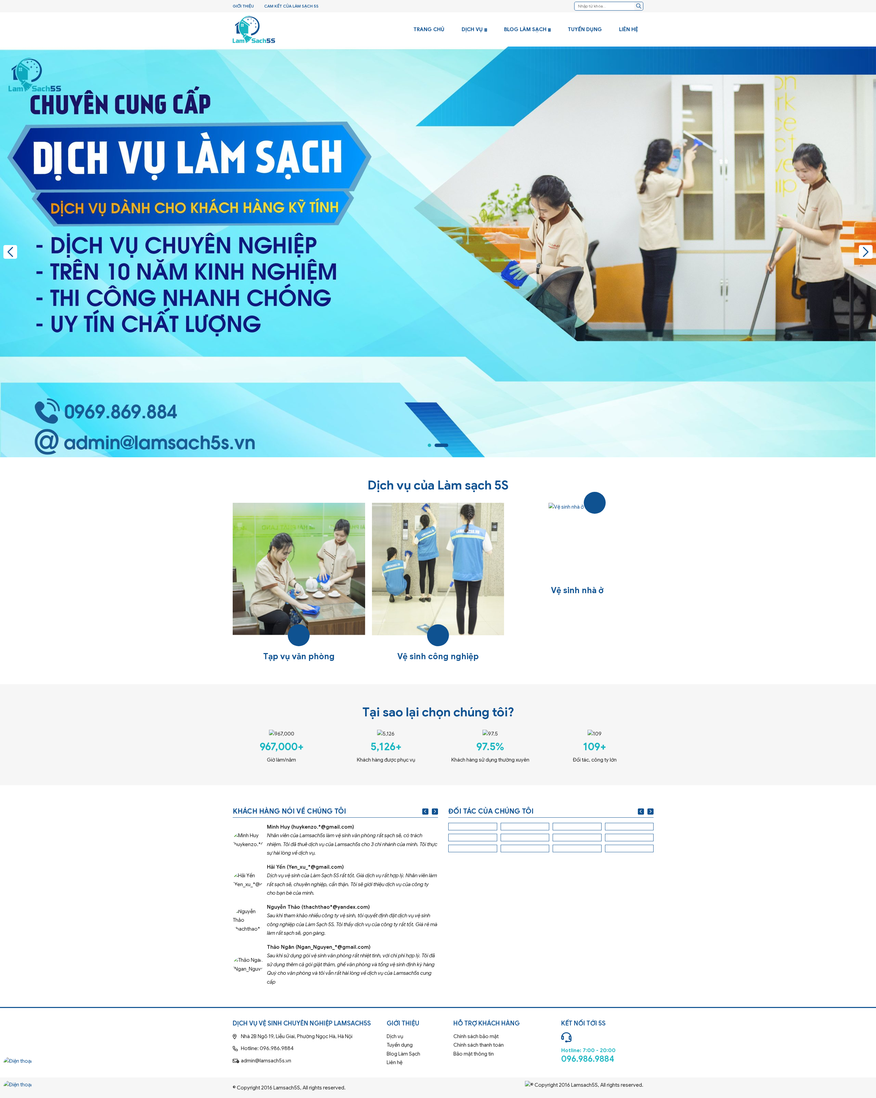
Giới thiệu (243, 6)
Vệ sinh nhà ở (577, 583)
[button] (10, 252)
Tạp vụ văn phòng (299, 583)
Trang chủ (429, 29)
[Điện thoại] (17, 1067)
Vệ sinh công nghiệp (438, 583)
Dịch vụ (472, 29)
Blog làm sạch (525, 29)
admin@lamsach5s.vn (307, 1061)
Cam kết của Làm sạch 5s (291, 6)
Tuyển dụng (585, 29)
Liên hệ (628, 29)
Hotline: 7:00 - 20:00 (602, 1046)
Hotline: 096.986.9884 (307, 1048)
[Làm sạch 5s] (254, 29)
